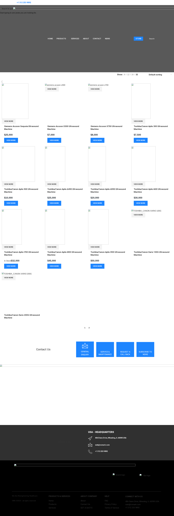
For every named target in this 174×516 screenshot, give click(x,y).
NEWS (107, 39)
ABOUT (86, 39)
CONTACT (97, 39)
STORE (138, 39)
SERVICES (75, 39)
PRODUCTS (61, 39)
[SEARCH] (157, 38)
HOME (50, 39)
